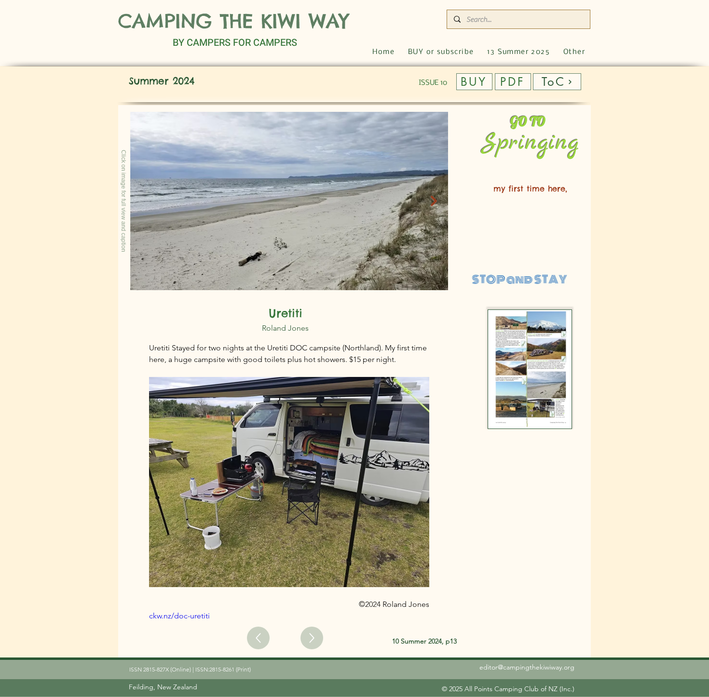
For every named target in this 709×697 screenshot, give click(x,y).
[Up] (258, 638)
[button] (574, 52)
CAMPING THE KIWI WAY (233, 21)
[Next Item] (434, 201)
